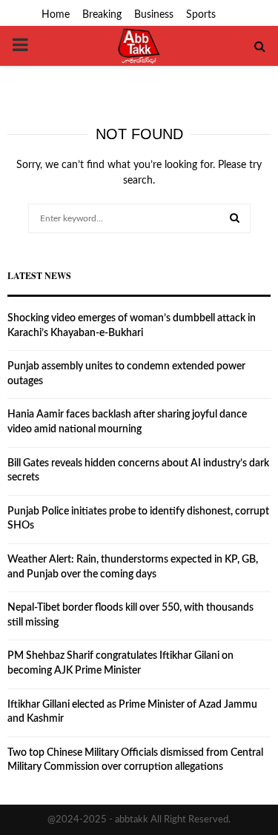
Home (56, 15)
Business (153, 15)
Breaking (102, 15)
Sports (201, 15)
